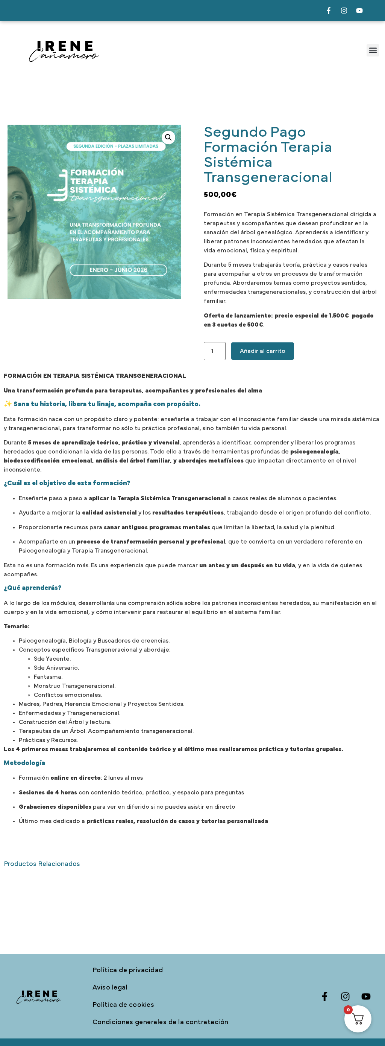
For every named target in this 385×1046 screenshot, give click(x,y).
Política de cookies (123, 1005)
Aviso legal (110, 987)
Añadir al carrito (262, 351)
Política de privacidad (127, 970)
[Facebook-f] (328, 10)
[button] (373, 50)
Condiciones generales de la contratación (160, 1022)
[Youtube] (359, 10)
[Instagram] (344, 10)
